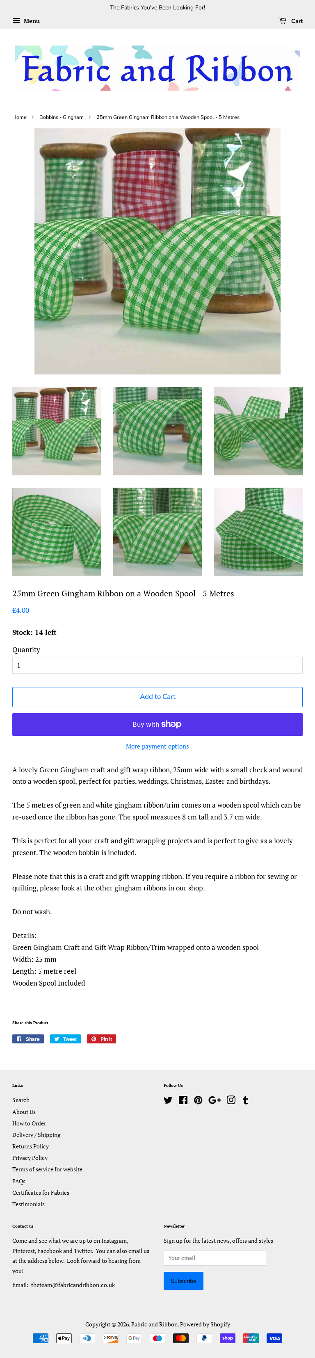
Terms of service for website (47, 1169)
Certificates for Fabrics (40, 1192)
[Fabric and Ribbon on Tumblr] (245, 1101)
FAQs (18, 1181)
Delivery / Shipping (36, 1135)
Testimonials (28, 1204)
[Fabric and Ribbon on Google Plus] (214, 1101)
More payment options (157, 746)
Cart (296, 21)
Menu (31, 21)
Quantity (26, 649)
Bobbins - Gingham (61, 117)
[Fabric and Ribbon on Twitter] (168, 1101)
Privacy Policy (30, 1158)
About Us (24, 1112)
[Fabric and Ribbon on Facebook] (183, 1101)
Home (19, 117)
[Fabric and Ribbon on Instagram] (230, 1101)
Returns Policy (30, 1146)
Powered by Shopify (205, 1324)
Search (21, 1100)
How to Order (29, 1123)
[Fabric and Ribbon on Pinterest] (198, 1101)
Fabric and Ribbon (154, 1324)
